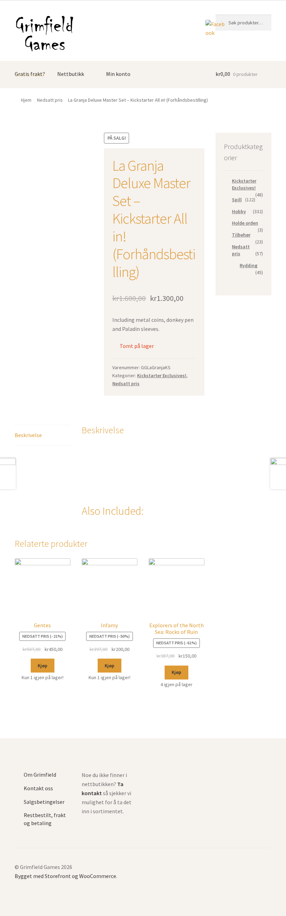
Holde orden (245, 223)
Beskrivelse (28, 435)
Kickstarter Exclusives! (161, 375)
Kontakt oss (38, 788)
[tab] (42, 435)
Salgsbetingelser (44, 801)
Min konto (118, 73)
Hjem (26, 100)
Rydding (248, 265)
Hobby (239, 211)
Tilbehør (241, 235)
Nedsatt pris (50, 100)
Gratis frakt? (30, 73)
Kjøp (42, 665)
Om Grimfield (40, 774)
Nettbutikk (70, 73)
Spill (237, 199)
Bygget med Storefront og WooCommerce (65, 875)
